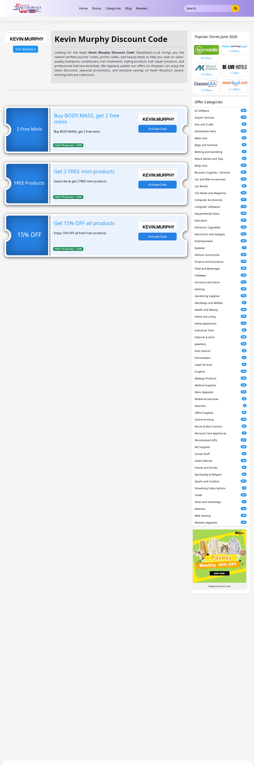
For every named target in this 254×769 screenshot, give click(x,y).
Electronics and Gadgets (220, 234)
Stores (96, 8)
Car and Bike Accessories (220, 179)
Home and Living (220, 316)
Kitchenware (220, 358)
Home (83, 8)
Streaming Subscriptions (220, 488)
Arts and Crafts (220, 124)
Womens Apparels (220, 522)
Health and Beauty (220, 309)
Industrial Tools (220, 330)
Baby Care (220, 138)
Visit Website (24, 49)
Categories (113, 8)
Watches (220, 509)
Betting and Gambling (220, 152)
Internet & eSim (220, 337)
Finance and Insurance (220, 261)
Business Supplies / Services (220, 172)
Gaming (220, 289)
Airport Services (220, 117)
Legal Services (220, 364)
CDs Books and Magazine (220, 193)
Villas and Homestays (220, 502)
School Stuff (220, 454)
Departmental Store (220, 213)
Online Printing (220, 419)
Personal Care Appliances (220, 433)
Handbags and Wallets (220, 303)
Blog (128, 8)
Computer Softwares (220, 207)
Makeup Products (220, 378)
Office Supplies (220, 412)
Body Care (220, 165)
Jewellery (220, 344)
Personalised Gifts (220, 440)
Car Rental (220, 186)
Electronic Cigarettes (220, 227)
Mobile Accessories (220, 399)
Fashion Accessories (220, 255)
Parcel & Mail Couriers (220, 426)
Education (220, 220)
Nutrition (220, 406)
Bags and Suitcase (220, 145)
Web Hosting (220, 515)
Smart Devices (220, 461)
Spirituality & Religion (220, 474)
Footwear (220, 275)
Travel (220, 495)
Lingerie (220, 371)
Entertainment (220, 241)
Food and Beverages (220, 268)
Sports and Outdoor (220, 481)
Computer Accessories (220, 200)
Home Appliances (220, 323)
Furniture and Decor (220, 282)
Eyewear (220, 248)
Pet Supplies (220, 447)
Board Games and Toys (220, 158)
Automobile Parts (220, 131)
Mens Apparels (220, 392)
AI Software (220, 110)
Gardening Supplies (220, 296)
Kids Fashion (220, 351)
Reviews (141, 8)
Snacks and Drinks (220, 467)
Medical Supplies (220, 385)
